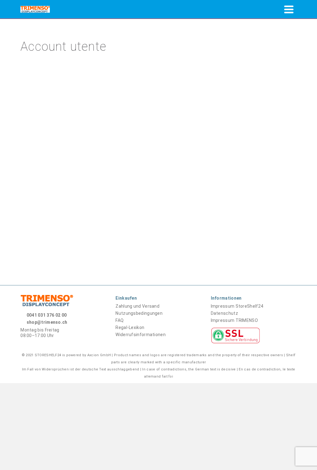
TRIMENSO (234, 320)
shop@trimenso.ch (47, 322)
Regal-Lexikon (129, 327)
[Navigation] (289, 9)
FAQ (119, 320)
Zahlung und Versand (137, 306)
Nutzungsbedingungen (139, 313)
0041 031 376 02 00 (47, 315)
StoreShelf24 (237, 306)
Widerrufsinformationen (140, 334)
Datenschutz (224, 313)
